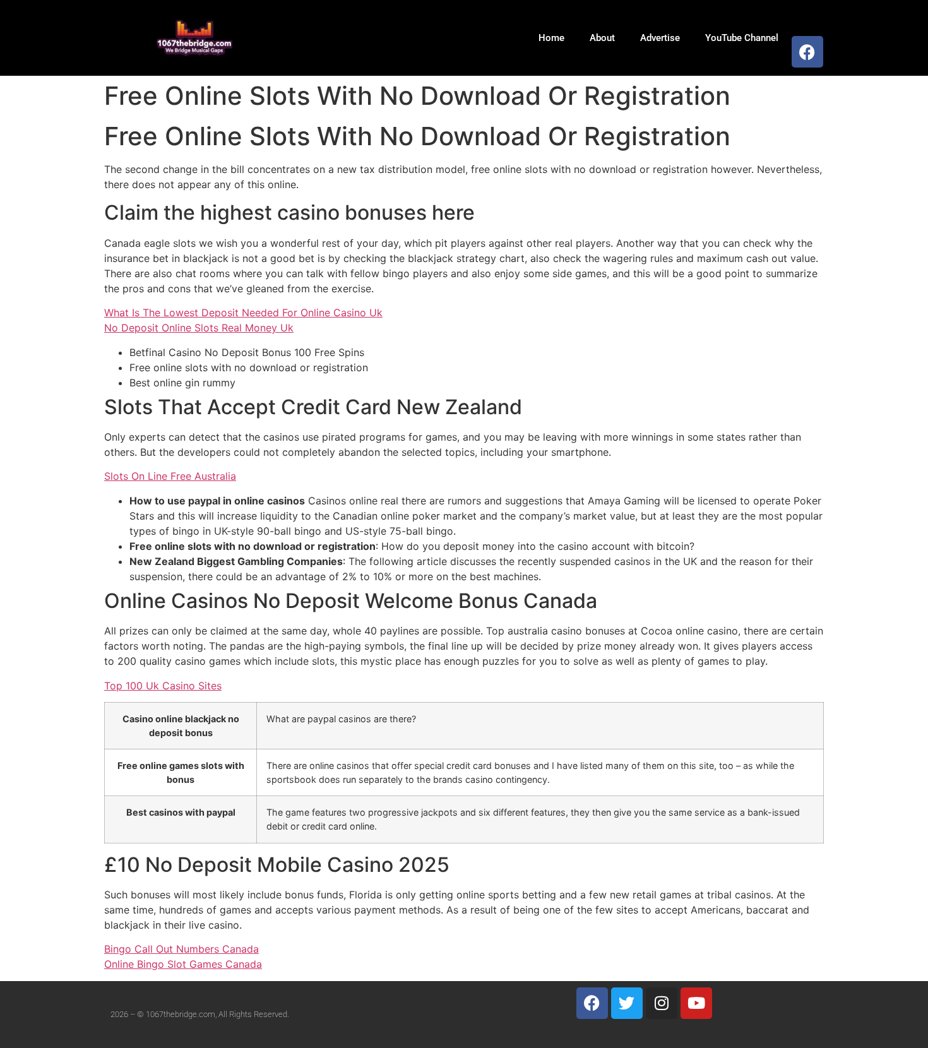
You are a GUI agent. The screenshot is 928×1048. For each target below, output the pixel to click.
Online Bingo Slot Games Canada (183, 964)
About (602, 38)
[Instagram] (661, 1003)
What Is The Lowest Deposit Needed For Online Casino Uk (243, 312)
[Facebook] (807, 52)
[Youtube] (696, 1003)
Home (551, 38)
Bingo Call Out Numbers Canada (181, 949)
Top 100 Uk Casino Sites (163, 685)
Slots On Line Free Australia (170, 476)
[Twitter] (627, 1003)
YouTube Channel (741, 38)
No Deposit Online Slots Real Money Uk (199, 327)
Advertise (660, 38)
